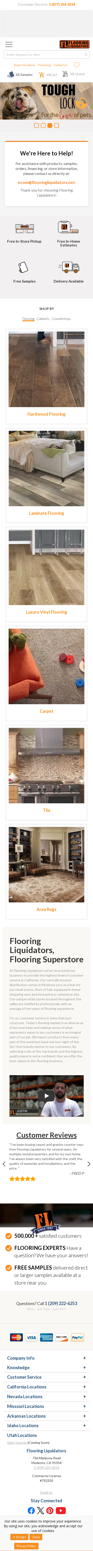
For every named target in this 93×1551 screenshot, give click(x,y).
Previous (8, 1167)
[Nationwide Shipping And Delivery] (68, 266)
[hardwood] (46, 369)
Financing (44, 65)
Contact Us (61, 65)
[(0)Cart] (38, 74)
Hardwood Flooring (46, 414)
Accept (21, 1537)
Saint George (17, 1442)
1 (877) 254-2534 (62, 4)
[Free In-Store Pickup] (24, 226)
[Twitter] (40, 1510)
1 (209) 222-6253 (61, 1303)
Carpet (46, 711)
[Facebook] (31, 1510)
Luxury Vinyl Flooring (46, 612)
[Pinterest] (50, 1510)
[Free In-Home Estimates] (68, 226)
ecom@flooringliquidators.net (46, 182)
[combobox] (46, 54)
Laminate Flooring (46, 513)
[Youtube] (61, 1510)
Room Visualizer (24, 65)
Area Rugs (46, 909)
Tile (46, 810)
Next (85, 1167)
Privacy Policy (26, 1546)
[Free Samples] (24, 266)
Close (36, 1537)
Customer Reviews (46, 1135)
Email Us (46, 1492)
